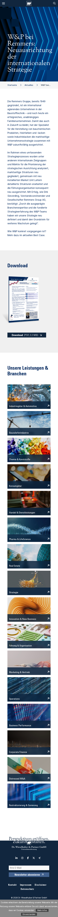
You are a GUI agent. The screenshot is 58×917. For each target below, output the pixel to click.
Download (25, 335)
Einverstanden (29, 914)
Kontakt (12, 885)
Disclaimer (41, 885)
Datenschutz (27, 889)
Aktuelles (29, 85)
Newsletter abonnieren (27, 875)
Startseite (12, 85)
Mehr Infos (42, 910)
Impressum (25, 885)
